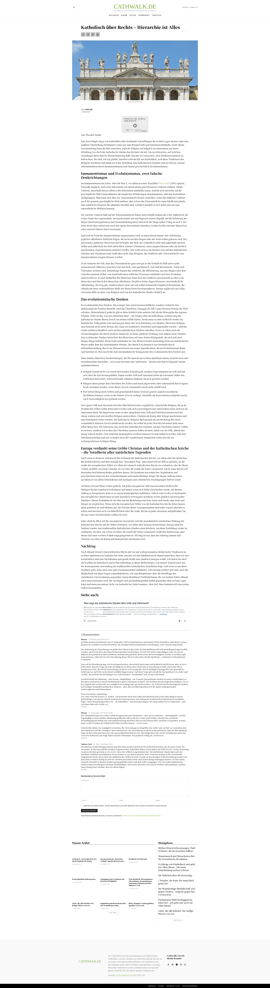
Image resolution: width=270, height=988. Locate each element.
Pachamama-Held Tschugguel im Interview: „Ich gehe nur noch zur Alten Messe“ (175, 902)
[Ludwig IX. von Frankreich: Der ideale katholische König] (85, 852)
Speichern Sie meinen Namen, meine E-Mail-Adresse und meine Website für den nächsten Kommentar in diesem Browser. (125, 806)
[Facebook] (83, 34)
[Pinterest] (93, 34)
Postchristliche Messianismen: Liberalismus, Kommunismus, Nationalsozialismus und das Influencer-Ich (141, 882)
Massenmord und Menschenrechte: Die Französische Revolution (176, 858)
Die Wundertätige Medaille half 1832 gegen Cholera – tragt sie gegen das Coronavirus (176, 891)
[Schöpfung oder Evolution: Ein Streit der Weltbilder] (113, 872)
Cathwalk (89, 109)
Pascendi (164, 183)
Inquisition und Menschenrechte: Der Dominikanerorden (113, 904)
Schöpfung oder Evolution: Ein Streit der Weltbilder (112, 880)
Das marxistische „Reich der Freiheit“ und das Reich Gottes (112, 860)
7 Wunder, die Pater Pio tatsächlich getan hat (176, 882)
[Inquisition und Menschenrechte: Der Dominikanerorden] (113, 896)
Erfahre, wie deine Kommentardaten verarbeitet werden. (142, 816)
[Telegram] (176, 964)
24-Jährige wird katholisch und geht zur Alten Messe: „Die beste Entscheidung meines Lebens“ (176, 867)
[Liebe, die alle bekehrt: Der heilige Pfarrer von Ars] (85, 896)
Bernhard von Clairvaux (138, 859)
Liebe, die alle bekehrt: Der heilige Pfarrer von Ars (83, 904)
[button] (74, 7)
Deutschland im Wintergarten (83, 879)
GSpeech (144, 131)
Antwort (84, 707)
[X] (88, 34)
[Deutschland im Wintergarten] (85, 872)
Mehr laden (112, 912)
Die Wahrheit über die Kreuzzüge (175, 875)
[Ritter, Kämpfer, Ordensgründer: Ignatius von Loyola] (142, 896)
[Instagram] (172, 964)
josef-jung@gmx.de (124, 975)
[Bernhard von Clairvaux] (142, 852)
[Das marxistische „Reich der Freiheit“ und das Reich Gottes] (113, 852)
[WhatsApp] (98, 34)
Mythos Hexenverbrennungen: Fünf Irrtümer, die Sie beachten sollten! (176, 849)
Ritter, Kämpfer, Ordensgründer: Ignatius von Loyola (141, 904)
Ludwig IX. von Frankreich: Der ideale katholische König (84, 860)
